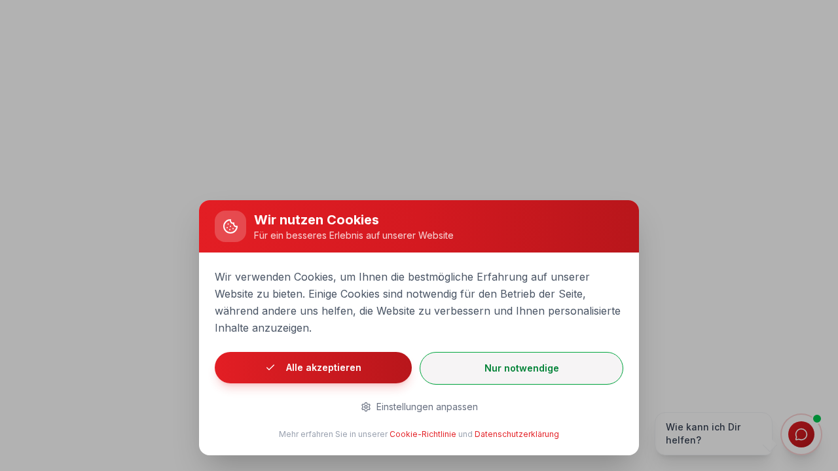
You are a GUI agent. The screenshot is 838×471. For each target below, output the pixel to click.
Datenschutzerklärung (517, 434)
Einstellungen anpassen (427, 406)
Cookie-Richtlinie (423, 434)
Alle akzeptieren (323, 367)
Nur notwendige (521, 368)
